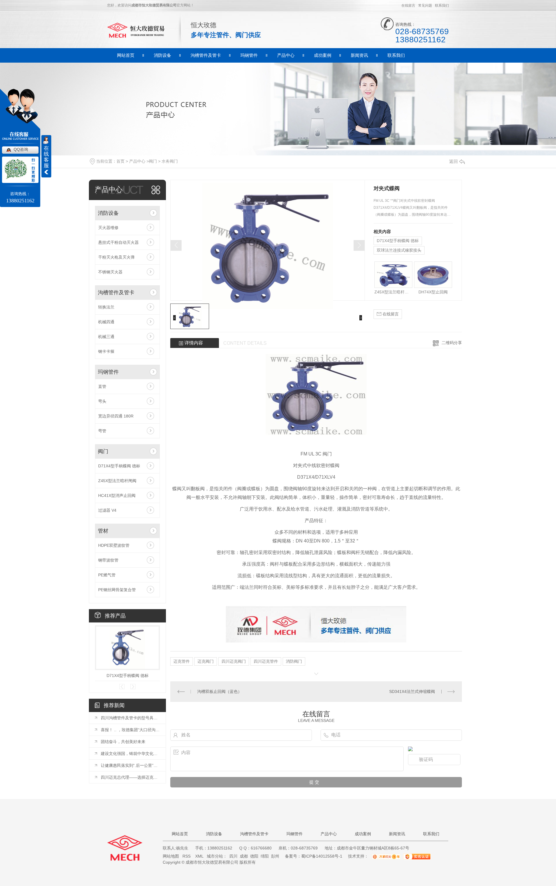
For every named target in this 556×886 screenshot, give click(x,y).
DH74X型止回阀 (433, 292)
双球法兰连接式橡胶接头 (399, 250)
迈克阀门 (205, 661)
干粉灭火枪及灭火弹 (116, 257)
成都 (244, 856)
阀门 (153, 161)
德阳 (254, 856)
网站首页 (125, 55)
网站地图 (171, 856)
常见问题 (425, 5)
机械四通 (106, 321)
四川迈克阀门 (234, 661)
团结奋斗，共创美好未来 (123, 741)
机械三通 (106, 336)
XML (199, 856)
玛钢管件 (249, 55)
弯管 (102, 431)
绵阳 (265, 856)
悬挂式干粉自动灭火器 (118, 242)
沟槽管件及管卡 (206, 55)
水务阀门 (170, 161)
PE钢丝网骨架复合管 (117, 589)
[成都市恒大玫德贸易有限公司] (137, 30)
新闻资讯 (359, 55)
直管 (102, 386)
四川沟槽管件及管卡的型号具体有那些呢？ (130, 718)
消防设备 (162, 55)
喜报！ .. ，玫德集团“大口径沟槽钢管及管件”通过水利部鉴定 (130, 729)
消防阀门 (294, 661)
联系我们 (442, 5)
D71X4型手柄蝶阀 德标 (119, 466)
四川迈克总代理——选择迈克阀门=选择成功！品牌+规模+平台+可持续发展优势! (130, 777)
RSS (187, 856)
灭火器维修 (108, 227)
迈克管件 (181, 661)
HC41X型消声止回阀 (117, 495)
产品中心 (286, 55)
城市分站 (215, 856)
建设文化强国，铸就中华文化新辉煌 (130, 753)
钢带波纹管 (108, 560)
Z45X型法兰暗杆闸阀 (117, 480)
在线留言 (408, 5)
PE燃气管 (107, 575)
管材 (103, 531)
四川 (233, 856)
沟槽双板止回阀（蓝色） (219, 691)
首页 (120, 161)
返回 (453, 161)
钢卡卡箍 (106, 351)
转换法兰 (106, 307)
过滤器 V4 (107, 510)
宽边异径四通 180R (115, 416)
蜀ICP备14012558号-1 (321, 856)
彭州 (275, 856)
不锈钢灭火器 (110, 272)
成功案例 (322, 55)
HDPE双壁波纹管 (113, 545)
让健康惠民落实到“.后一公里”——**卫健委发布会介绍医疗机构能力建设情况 (130, 765)
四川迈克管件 (266, 661)
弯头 (102, 401)
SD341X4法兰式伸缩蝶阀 (412, 691)
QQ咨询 (21, 149)
